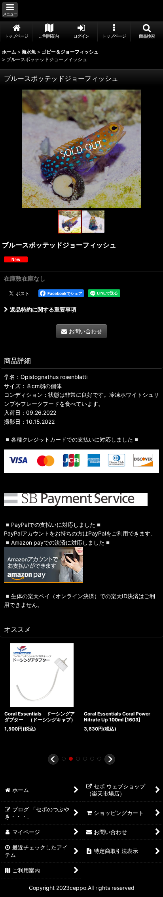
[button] (10, 9)
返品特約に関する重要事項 (43, 309)
